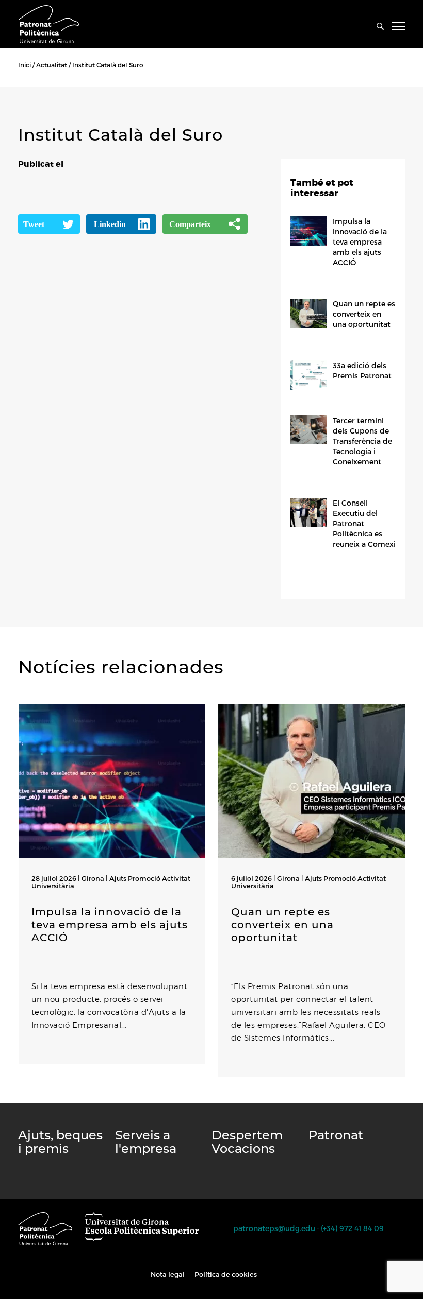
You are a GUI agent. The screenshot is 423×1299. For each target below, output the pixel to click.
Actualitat (51, 64)
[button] (20, 1098)
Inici (24, 64)
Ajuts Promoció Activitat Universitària (110, 882)
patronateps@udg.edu (274, 1228)
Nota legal (168, 1274)
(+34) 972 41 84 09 (352, 1228)
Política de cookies (225, 1274)
